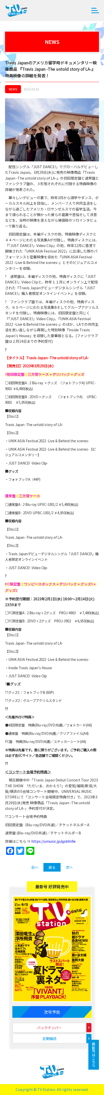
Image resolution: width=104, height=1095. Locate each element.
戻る (52, 867)
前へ (34, 867)
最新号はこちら (93, 1054)
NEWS (13, 89)
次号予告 (52, 1012)
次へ (69, 867)
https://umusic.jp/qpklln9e (53, 841)
